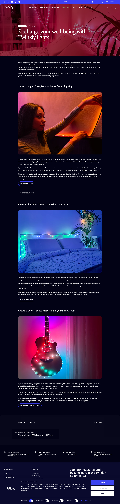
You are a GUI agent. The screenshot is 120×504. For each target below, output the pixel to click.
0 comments (99, 422)
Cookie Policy (36, 476)
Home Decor (22, 26)
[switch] (47, 500)
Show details (85, 500)
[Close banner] (117, 480)
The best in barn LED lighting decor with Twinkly (36, 435)
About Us (7, 473)
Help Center (72, 1)
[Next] (80, 2)
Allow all (102, 482)
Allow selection (102, 488)
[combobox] (95, 2)
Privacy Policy (36, 473)
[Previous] (40, 2)
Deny (102, 493)
